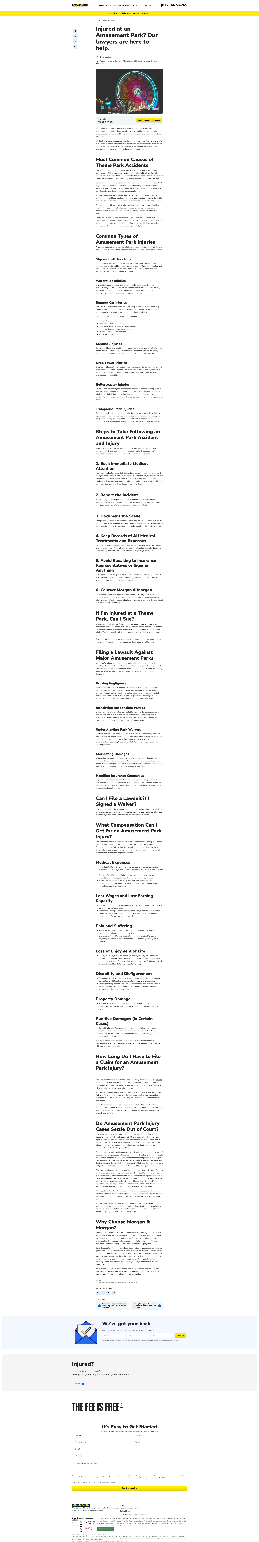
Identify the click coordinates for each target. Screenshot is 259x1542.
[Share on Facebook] (75, 31)
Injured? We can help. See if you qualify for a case (129, 13)
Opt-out (132, 1514)
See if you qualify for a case (149, 120)
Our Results (102, 5)
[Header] (80, 5)
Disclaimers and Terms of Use (119, 1541)
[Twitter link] (81, 1522)
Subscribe (180, 1335)
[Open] (150, 5)
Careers (130, 1508)
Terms (97, 1482)
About (135, 5)
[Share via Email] (75, 47)
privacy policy (114, 1482)
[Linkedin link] (81, 1531)
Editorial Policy (140, 1514)
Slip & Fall (111, 20)
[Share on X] (75, 36)
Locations (112, 5)
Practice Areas (123, 5)
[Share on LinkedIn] (75, 41)
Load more (76, 1384)
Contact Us (137, 1508)
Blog (104, 20)
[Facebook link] (81, 1524)
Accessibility (124, 1514)
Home (98, 20)
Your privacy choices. (105, 1529)
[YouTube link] (81, 1527)
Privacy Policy (127, 1340)
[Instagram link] (81, 1529)
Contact (144, 5)
